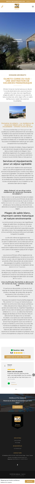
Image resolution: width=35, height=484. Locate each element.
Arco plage (17, 442)
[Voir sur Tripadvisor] (5, 365)
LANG (27, 1)
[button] (1, 374)
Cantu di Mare (17, 440)
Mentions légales (15, 475)
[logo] (16, 6)
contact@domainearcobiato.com (16, 1)
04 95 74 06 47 (24, 459)
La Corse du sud (17, 448)
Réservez (29, 481)
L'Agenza (23, 474)
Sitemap (22, 475)
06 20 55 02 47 (16, 459)
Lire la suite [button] (11, 379)
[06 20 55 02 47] (2, 6)
